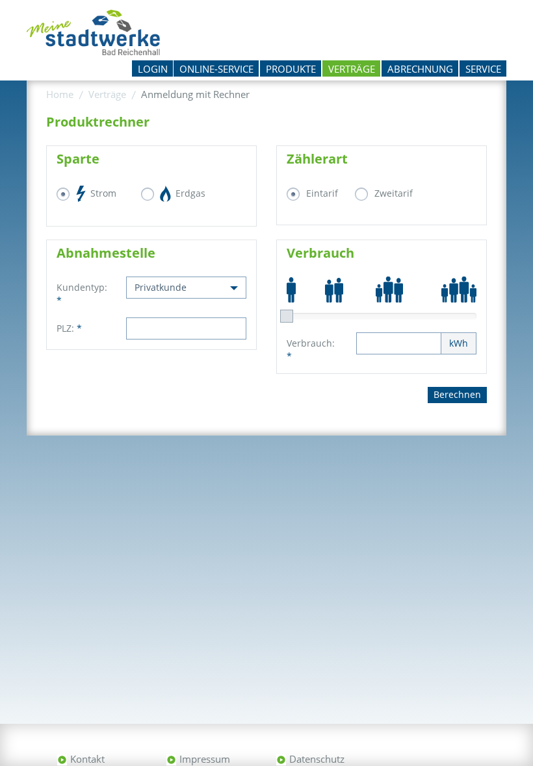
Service (483, 68)
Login (153, 68)
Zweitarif (393, 193)
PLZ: (69, 328)
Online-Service (216, 68)
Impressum (204, 758)
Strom (102, 193)
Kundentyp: (82, 293)
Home (59, 94)
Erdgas (189, 193)
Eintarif (322, 193)
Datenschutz (316, 758)
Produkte (291, 68)
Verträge (351, 68)
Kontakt (87, 758)
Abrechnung (420, 68)
